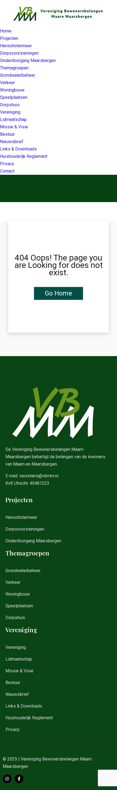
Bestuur (7, 134)
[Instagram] (7, 778)
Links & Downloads (18, 149)
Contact (7, 171)
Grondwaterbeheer (17, 75)
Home (5, 31)
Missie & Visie (14, 126)
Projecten (9, 38)
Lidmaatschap (13, 119)
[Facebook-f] (19, 778)
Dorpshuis (10, 104)
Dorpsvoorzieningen (19, 53)
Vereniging (10, 112)
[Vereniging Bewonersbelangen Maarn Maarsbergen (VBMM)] (58, 13)
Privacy (7, 163)
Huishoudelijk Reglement (23, 156)
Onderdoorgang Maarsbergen (28, 60)
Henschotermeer (16, 45)
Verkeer (7, 82)
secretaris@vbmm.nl (38, 475)
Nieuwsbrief (11, 141)
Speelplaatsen (13, 97)
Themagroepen (14, 67)
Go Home (58, 293)
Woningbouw (12, 90)
